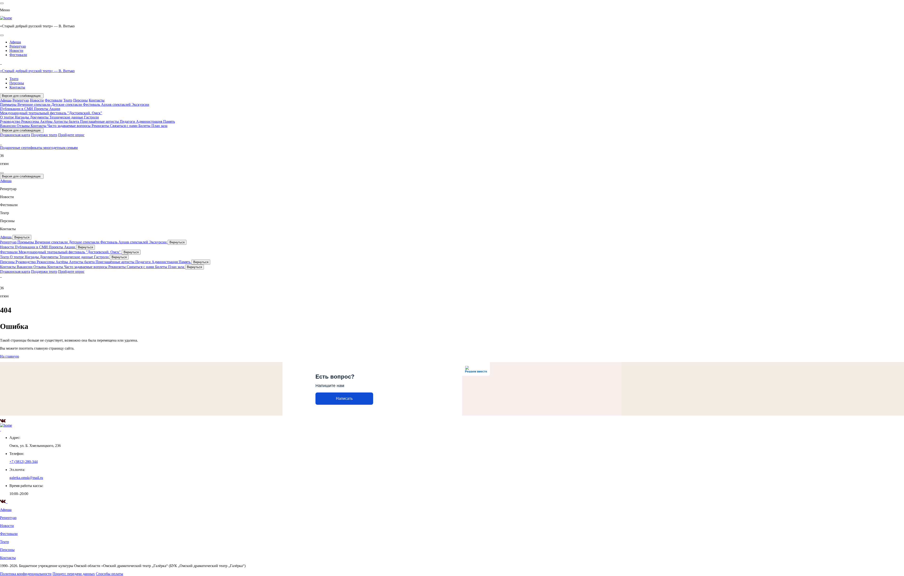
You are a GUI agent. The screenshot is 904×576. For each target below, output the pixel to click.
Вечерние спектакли (34, 104)
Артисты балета (66, 121)
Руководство (10, 121)
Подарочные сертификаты (21, 148)
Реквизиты (101, 126)
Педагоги (128, 121)
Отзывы (24, 126)
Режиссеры (30, 121)
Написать (344, 398)
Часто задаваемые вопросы (69, 126)
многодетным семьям (60, 148)
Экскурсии (140, 104)
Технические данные (66, 117)
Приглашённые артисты (100, 121)
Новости (16, 51)
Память (169, 121)
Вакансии (8, 126)
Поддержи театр (44, 135)
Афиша (15, 42)
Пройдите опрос (71, 135)
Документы (39, 117)
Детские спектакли (67, 104)
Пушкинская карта (15, 135)
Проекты (41, 109)
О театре (7, 117)
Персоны (16, 83)
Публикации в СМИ (17, 109)
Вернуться (21, 237)
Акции (54, 109)
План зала (159, 126)
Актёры (46, 121)
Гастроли (91, 117)
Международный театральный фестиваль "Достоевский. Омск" (51, 113)
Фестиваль (92, 104)
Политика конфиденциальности (26, 574)
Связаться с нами (124, 126)
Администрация (149, 121)
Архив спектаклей (116, 104)
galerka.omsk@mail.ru (26, 478)
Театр (13, 79)
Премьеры (8, 104)
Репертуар (17, 46)
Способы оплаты (109, 574)
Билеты (144, 126)
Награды (22, 117)
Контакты (17, 87)
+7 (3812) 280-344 (23, 462)
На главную (9, 356)
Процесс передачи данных (73, 574)
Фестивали (18, 55)
